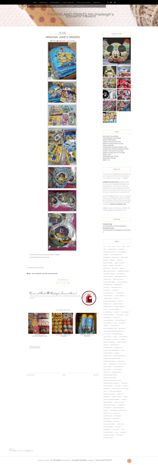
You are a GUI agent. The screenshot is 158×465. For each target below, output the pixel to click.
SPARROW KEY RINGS (109, 405)
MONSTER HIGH (107, 347)
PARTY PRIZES (107, 366)
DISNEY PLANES (107, 306)
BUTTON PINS (121, 273)
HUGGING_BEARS (120, 320)
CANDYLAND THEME (109, 282)
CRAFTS (116, 298)
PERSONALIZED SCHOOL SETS (112, 380)
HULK (114, 323)
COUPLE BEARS (119, 295)
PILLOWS (117, 385)
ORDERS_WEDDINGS (109, 361)
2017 (104, 249)
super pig (116, 413)
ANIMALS (105, 254)
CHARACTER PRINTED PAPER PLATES (116, 149)
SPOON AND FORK (118, 407)
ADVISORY (121, 249)
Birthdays (43, 2)
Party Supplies (68, 2)
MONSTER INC (118, 347)
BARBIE (105, 260)
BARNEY (112, 260)
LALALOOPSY (107, 336)
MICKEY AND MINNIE (109, 342)
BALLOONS (124, 257)
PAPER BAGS (112, 364)
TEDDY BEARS (107, 421)
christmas (106, 287)
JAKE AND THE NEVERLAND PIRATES (113, 331)
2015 (123, 246)
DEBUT (120, 301)
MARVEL (122, 339)
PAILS (105, 364)
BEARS (105, 265)
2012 (109, 246)
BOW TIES (115, 268)
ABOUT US (106, 160)
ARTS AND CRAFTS (116, 254)
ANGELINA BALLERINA (109, 252)
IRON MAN (122, 328)
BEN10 (111, 265)
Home (35, 2)
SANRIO (124, 399)
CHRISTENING (118, 284)
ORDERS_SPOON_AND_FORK (111, 358)
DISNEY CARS (107, 304)
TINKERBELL (106, 429)
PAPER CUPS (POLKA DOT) (112, 142)
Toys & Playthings (83, 2)
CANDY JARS (107, 279)
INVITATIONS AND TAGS (109, 328)
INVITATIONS (114, 325)
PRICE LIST (120, 394)
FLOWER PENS (107, 312)
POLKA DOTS (115, 388)
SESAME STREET (107, 402)
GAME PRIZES (125, 312)
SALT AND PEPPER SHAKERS (111, 399)
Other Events (55, 2)
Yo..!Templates (55, 460)
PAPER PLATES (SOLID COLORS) (114, 153)
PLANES (124, 385)
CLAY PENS (106, 290)
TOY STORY (116, 429)
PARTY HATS (107, 154)
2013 (114, 246)
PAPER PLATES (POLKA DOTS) (113, 143)
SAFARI (125, 396)
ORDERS (44, 273)
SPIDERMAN (121, 405)
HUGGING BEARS (108, 320)
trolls (116, 432)
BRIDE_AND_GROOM (109, 271)
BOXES (122, 268)
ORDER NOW (70, 6)
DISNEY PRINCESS (119, 306)
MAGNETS (115, 339)
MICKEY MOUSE (121, 342)
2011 (104, 246)
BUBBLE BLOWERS (123, 271)
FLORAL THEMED (114, 309)
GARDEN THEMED (108, 314)
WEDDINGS (119, 435)
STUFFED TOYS (107, 413)
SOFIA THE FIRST (119, 402)
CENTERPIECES (107, 284)
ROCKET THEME (116, 396)
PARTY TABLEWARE (109, 140)
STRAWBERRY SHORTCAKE (118, 410)
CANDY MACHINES (118, 279)
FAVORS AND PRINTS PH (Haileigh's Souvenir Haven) (80, 15)
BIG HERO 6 (118, 265)
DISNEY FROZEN (117, 304)
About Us (80, 6)
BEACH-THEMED (119, 263)
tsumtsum (123, 432)
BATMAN (119, 260)
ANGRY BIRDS (122, 252)
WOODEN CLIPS (108, 437)
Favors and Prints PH (103, 460)
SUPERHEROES (107, 416)
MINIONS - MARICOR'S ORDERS (63, 335)
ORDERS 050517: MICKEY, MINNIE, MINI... (40, 335)
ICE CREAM (122, 323)
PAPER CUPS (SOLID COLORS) (113, 151)
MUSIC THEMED (107, 353)
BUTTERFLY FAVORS (109, 273)
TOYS (122, 429)
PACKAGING (121, 361)
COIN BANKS (119, 293)
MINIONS (38, 273)
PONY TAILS (125, 388)
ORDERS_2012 (107, 355)
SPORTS (105, 410)
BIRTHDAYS (106, 268)
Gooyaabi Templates (79, 460)
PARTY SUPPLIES (118, 366)
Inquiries (96, 2)
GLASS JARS (119, 314)
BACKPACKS (115, 257)
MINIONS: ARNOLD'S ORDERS (87, 335)
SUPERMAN (117, 416)
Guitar (126, 314)
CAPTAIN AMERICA (122, 282)
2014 (118, 246)
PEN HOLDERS (117, 369)
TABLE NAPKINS (108, 145)
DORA (105, 309)
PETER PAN (124, 383)
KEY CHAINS (106, 334)
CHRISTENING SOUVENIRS (112, 138)
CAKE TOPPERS (107, 276)
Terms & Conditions (56, 6)
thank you (116, 421)
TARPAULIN (116, 418)
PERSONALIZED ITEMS (110, 156)
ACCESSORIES (112, 249)
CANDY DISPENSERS (120, 276)
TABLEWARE (107, 418)
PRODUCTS (106, 396)
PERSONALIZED (53, 273)
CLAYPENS (115, 290)
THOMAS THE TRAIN (108, 424)
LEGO (115, 336)
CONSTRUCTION (108, 295)
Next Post (96, 375)
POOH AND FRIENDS (115, 391)
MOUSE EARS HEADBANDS (110, 350)
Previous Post (31, 375)
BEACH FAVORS (107, 263)
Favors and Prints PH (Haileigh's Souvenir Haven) (53, 293)
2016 (63, 33)
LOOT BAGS (106, 339)
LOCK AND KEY (123, 336)
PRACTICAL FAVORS (109, 394)
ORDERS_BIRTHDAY (119, 355)
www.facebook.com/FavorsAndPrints (114, 226)
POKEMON (106, 388)
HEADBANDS (107, 317)
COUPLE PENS (107, 298)
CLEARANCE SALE (108, 293)
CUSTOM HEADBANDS (109, 301)
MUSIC (122, 350)
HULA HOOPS (107, 323)
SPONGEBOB (107, 407)
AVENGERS (106, 257)
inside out (106, 325)
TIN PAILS (118, 426)
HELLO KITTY (116, 317)
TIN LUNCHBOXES (108, 426)
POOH (105, 391)
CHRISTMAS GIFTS (116, 287)
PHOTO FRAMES (108, 385)
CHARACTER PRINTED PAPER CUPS (115, 147)
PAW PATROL (107, 369)
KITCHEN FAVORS (117, 334)
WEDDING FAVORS (109, 158)
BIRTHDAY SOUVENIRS (110, 136)
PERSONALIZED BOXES (110, 375)
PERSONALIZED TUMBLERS (111, 383)
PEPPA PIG (106, 372)
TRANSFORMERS (108, 432)
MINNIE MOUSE (115, 345)
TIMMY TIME (120, 424)
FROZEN (116, 312)
